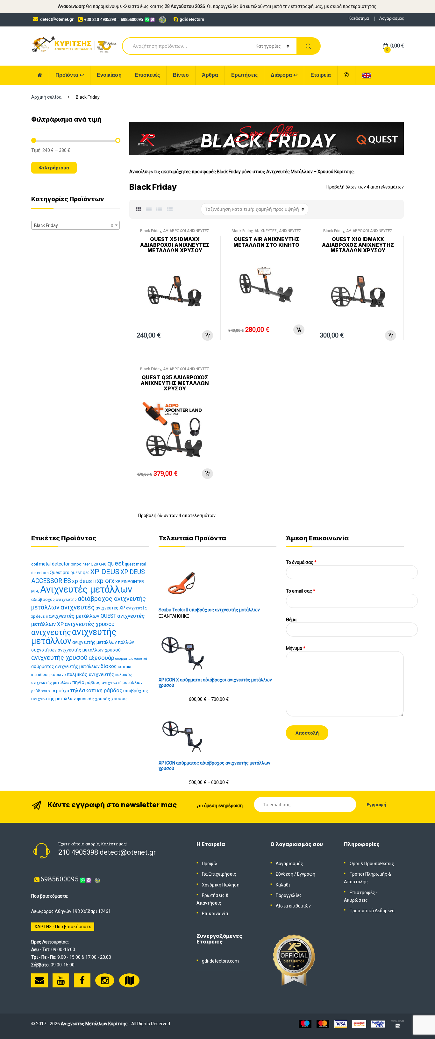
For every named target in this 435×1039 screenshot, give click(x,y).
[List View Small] (170, 209)
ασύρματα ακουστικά (131, 659)
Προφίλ (210, 863)
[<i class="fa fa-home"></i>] (40, 75)
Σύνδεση (284, 874)
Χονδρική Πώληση (220, 884)
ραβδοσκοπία (43, 691)
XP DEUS (104, 571)
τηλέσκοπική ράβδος (96, 690)
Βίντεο (181, 75)
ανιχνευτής (51, 632)
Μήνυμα (295, 648)
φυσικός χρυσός (93, 698)
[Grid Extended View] (149, 209)
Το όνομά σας (301, 562)
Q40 (102, 564)
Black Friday (150, 231)
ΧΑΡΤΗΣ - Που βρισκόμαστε (62, 926)
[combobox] (75, 225)
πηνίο (78, 682)
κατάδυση (40, 674)
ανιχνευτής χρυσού (59, 657)
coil (34, 564)
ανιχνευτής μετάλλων (73, 636)
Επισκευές (147, 75)
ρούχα (62, 691)
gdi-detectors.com (220, 961)
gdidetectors (192, 19)
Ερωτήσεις (244, 75)
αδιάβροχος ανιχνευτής (54, 599)
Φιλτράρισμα (54, 168)
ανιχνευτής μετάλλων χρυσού (89, 650)
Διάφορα (284, 75)
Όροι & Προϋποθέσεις (372, 863)
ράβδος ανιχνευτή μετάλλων (114, 682)
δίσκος (109, 666)
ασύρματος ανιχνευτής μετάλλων (65, 666)
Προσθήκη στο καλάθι (207, 335)
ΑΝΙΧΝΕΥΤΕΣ (265, 231)
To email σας (300, 591)
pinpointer (80, 564)
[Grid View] (138, 209)
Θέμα (291, 619)
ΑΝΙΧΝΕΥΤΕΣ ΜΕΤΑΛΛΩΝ (279, 233)
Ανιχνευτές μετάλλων (86, 589)
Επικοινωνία (215, 913)
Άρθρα (210, 75)
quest (115, 563)
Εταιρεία (320, 75)
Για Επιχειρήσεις (219, 874)
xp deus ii (84, 581)
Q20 (94, 564)
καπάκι (125, 666)
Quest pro (59, 572)
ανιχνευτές (78, 607)
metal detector (54, 564)
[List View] (159, 209)
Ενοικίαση (109, 75)
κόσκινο (58, 674)
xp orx (105, 581)
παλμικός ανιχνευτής (90, 674)
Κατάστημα (358, 18)
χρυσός (119, 698)
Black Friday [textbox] (73, 225)
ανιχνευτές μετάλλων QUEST (82, 616)
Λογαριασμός (391, 18)
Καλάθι (283, 884)
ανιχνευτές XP (110, 607)
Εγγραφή (306, 874)
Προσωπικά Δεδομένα (372, 910)
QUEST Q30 (79, 573)
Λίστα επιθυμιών (293, 905)
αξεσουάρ (101, 657)
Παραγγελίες (289, 895)
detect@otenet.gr (57, 19)
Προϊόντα (69, 75)
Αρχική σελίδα (46, 97)
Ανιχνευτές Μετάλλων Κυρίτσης (94, 1023)
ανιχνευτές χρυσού (89, 624)
